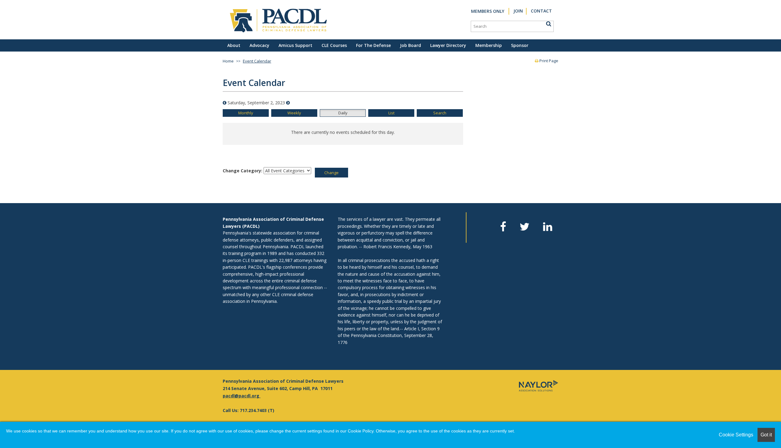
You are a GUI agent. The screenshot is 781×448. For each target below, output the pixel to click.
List (391, 113)
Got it (766, 434)
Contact (541, 11)
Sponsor (519, 45)
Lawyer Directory (448, 45)
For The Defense (373, 45)
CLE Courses (334, 45)
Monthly (245, 113)
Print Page (548, 60)
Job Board (410, 45)
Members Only (487, 11)
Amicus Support (295, 45)
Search (439, 113)
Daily (342, 113)
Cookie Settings (736, 434)
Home (228, 61)
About (233, 45)
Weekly (294, 113)
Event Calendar (257, 61)
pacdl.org (249, 396)
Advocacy (259, 45)
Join (518, 11)
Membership (488, 45)
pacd (228, 396)
